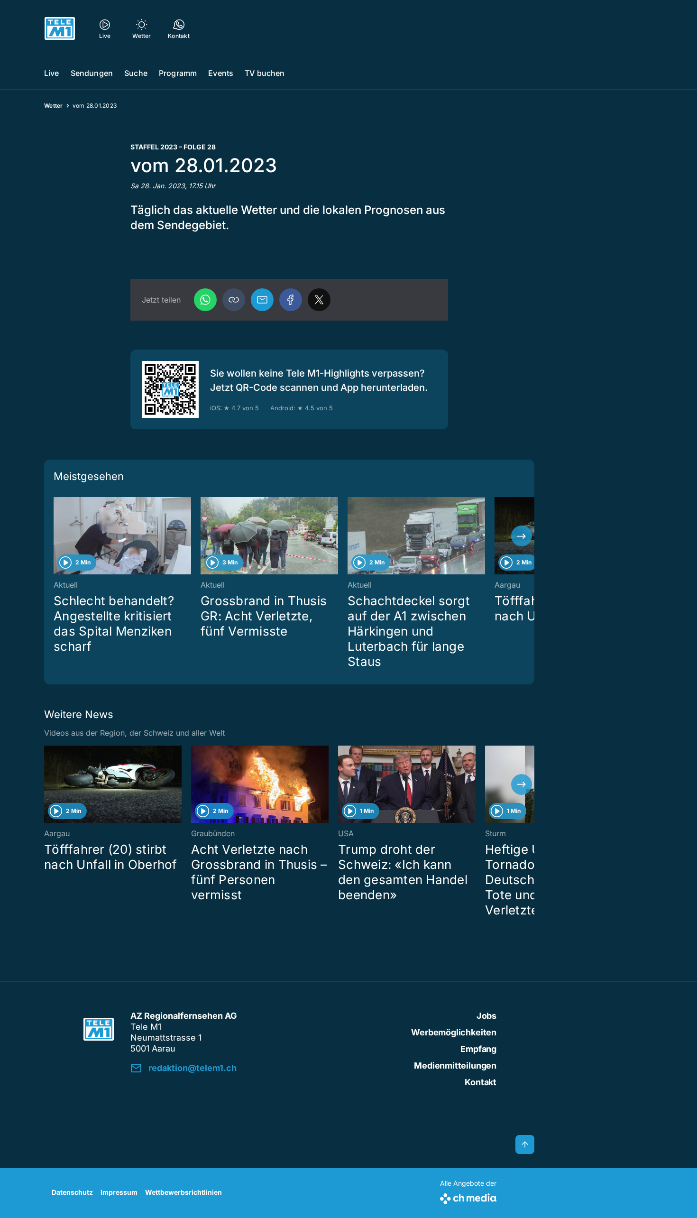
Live (51, 73)
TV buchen (264, 73)
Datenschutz (72, 1192)
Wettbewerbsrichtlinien (183, 1192)
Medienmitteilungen (455, 1065)
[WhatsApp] (205, 299)
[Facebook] (290, 299)
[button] (233, 299)
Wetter (53, 105)
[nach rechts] (521, 536)
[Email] (262, 299)
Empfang (478, 1049)
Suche (135, 73)
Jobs (486, 1016)
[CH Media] (468, 1197)
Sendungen (92, 73)
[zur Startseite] (60, 28)
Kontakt (480, 1082)
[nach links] (56, 536)
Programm (178, 73)
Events (220, 73)
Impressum (119, 1192)
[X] (319, 299)
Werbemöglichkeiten (453, 1032)
